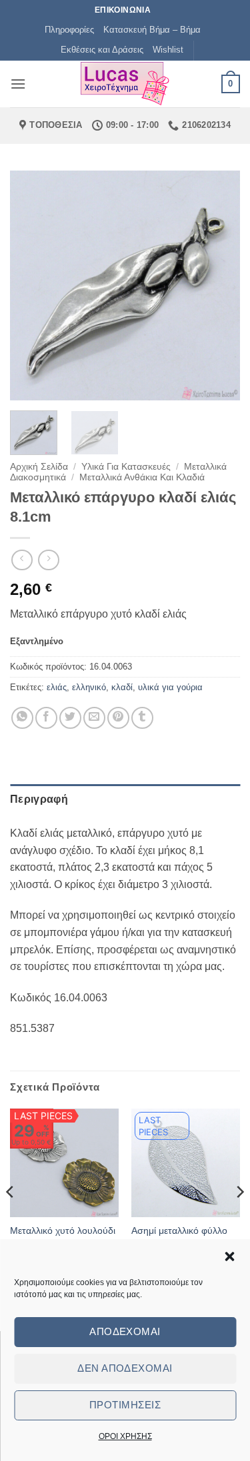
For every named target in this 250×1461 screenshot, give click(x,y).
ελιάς (57, 687)
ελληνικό (89, 687)
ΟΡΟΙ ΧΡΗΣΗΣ (125, 1436)
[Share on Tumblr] (142, 718)
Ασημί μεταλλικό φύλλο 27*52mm (179, 1237)
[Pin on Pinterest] (118, 718)
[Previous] (31, 285)
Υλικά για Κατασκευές (126, 467)
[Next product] (21, 560)
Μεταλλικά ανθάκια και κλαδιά (142, 477)
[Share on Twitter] (70, 718)
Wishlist (168, 50)
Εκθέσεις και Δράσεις (102, 50)
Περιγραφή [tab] (39, 799)
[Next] (219, 285)
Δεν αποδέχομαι (124, 1368)
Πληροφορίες (69, 30)
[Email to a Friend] (94, 718)
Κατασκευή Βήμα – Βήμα (152, 30)
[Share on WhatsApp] (22, 718)
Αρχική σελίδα (39, 467)
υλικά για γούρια (170, 687)
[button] (229, 1256)
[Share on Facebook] (46, 718)
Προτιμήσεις (125, 1404)
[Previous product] (48, 560)
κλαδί (122, 687)
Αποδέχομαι (125, 1331)
